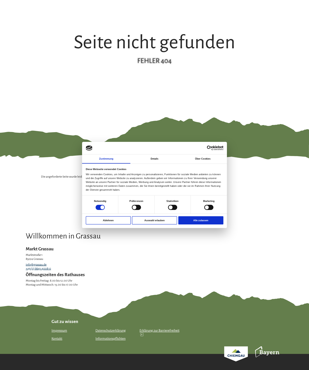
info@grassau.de (36, 264)
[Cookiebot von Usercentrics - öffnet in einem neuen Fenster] (209, 148)
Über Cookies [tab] (203, 158)
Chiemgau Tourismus (236, 358)
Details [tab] (155, 158)
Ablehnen (108, 220)
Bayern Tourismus (267, 356)
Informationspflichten (110, 338)
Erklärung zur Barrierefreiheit (159, 332)
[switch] (136, 207)
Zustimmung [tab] (106, 158)
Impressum (59, 330)
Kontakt (57, 338)
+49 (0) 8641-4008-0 (38, 268)
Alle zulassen (200, 220)
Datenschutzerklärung (110, 330)
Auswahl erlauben (154, 220)
